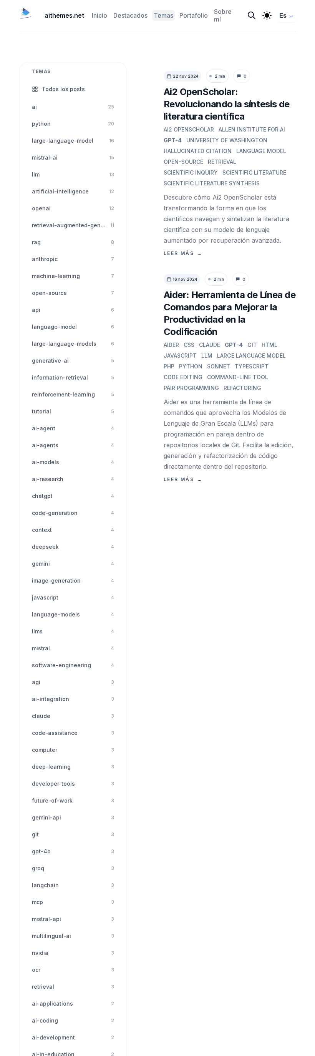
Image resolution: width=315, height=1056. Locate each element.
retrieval (222, 161)
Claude (209, 344)
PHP (169, 366)
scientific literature (254, 172)
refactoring (242, 388)
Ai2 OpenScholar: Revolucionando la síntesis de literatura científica (227, 104)
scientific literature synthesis (212, 183)
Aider (171, 344)
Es (283, 15)
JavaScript (180, 355)
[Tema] (267, 15)
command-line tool (237, 377)
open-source (183, 161)
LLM (206, 355)
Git (252, 344)
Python (190, 366)
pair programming (191, 388)
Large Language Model (251, 355)
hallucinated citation (198, 151)
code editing (183, 377)
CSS (189, 344)
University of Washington (226, 140)
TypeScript (252, 366)
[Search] (251, 15)
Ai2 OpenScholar (189, 129)
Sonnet (218, 366)
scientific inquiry (191, 172)
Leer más (183, 253)
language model (261, 151)
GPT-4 (173, 140)
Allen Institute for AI (252, 129)
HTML (269, 344)
